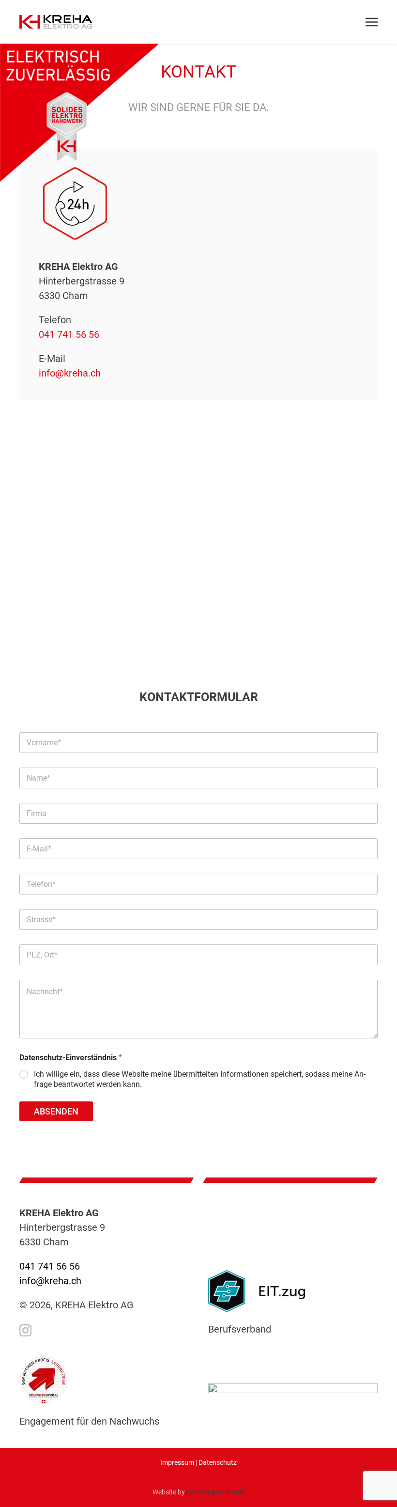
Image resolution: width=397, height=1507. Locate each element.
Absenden (56, 1111)
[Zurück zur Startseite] (55, 22)
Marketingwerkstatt (214, 1492)
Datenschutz (217, 1462)
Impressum (177, 1462)
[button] (364, 22)
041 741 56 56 (69, 334)
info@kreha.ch (70, 373)
